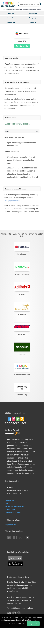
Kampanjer (33, 18)
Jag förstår (33, 623)
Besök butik (22, 45)
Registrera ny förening (13, 512)
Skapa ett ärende (10, 525)
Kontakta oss (9, 500)
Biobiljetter (33, 13)
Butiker (11, 13)
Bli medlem (11, 22)
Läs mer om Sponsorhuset (14, 506)
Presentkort (11, 18)
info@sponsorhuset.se (13, 200)
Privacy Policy (10, 509)
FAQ (6, 503)
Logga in (33, 22)
